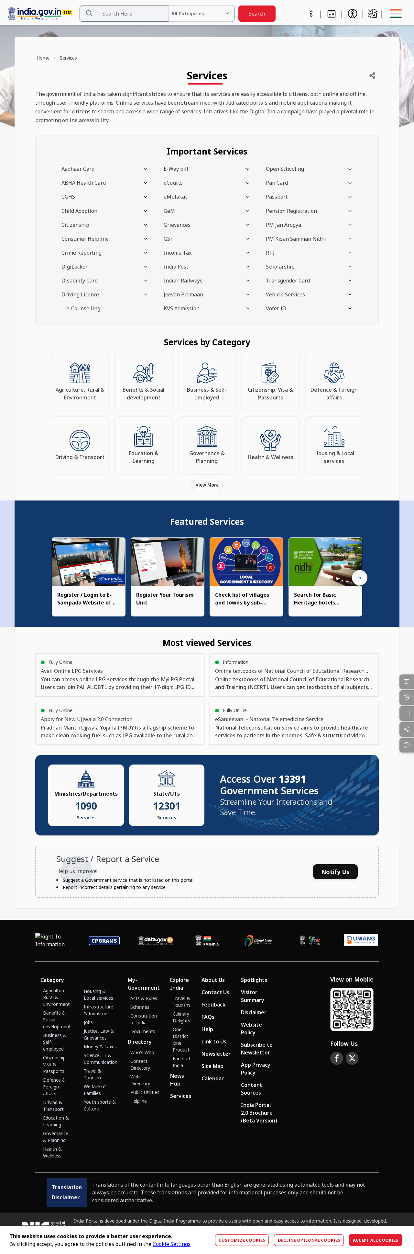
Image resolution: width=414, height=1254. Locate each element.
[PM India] (207, 940)
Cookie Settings (172, 1244)
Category (52, 980)
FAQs (208, 1016)
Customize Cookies (242, 1240)
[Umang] (361, 940)
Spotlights (254, 980)
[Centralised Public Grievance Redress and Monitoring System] (104, 940)
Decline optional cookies (309, 1240)
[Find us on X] (352, 1058)
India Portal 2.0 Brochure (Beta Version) (259, 1112)
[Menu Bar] (396, 13)
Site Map (212, 1066)
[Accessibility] (352, 13)
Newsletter (216, 1053)
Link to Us (214, 1041)
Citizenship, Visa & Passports (55, 1064)
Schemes (139, 1007)
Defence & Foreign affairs (54, 1087)
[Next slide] (359, 578)
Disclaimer (254, 1012)
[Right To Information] (53, 940)
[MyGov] (310, 940)
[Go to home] (42, 13)
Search (257, 13)
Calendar (213, 1078)
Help (207, 1029)
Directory (140, 1041)
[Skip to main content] (311, 13)
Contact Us (215, 992)
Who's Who (142, 1052)
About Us (213, 980)
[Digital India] (258, 940)
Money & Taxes (100, 1046)
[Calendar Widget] (331, 13)
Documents (142, 1031)
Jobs (88, 1022)
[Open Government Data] (156, 940)
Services (180, 1095)
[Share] (372, 75)
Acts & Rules (143, 998)
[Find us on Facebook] (336, 1058)
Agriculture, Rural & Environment (56, 997)
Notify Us (335, 872)
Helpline (138, 1101)
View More (207, 485)
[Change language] (372, 13)
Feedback (213, 1004)
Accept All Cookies (375, 1240)
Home (43, 58)
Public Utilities (144, 1092)
